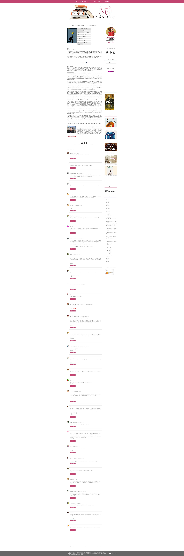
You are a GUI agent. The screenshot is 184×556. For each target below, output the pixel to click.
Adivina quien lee (74, 163)
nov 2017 (108, 215)
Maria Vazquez (73, 422)
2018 (107, 211)
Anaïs (71, 194)
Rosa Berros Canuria (74, 407)
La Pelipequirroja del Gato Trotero (77, 304)
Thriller (91, 144)
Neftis (71, 446)
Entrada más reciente (70, 546)
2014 (107, 259)
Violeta (72, 391)
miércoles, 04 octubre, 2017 (75, 153)
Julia (71, 184)
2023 (107, 204)
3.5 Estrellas (83, 144)
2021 (107, 207)
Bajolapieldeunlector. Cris (76, 316)
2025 (107, 201)
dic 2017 (108, 214)
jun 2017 (108, 247)
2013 (107, 261)
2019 (107, 210)
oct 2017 (108, 217)
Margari (72, 380)
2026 (107, 199)
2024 (107, 202)
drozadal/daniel (73, 238)
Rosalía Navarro (74, 271)
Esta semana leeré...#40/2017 (111, 241)
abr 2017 (108, 250)
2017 (107, 213)
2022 (107, 205)
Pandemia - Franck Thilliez (110, 225)
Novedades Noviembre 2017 (111, 218)
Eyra (71, 254)
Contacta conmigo (106, 1)
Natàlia (72, 512)
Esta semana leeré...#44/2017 (111, 220)
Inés (71, 153)
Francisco (72, 294)
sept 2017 (108, 243)
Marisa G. (72, 370)
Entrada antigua (99, 546)
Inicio (76, 1)
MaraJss (72, 479)
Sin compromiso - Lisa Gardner (111, 226)
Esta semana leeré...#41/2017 (111, 232)
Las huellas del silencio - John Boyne (110, 175)
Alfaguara (88, 144)
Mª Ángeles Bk (73, 358)
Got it (115, 553)
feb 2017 (108, 253)
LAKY (71, 226)
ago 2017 (108, 244)
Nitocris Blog (73, 333)
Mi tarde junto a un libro (75, 346)
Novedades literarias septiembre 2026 (110, 164)
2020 (107, 208)
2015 (107, 258)
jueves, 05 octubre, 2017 (81, 458)
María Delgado (73, 173)
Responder (73, 158)
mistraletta (72, 526)
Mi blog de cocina (97, 1)
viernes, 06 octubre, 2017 (77, 503)
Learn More (110, 553)
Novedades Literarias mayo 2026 (85, 1)
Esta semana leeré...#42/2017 (111, 228)
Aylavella (72, 205)
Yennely (72, 503)
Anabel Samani (73, 468)
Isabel (71, 216)
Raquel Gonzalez (74, 458)
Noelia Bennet (73, 432)
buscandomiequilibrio (75, 491)
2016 (107, 256)
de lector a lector (74, 284)
